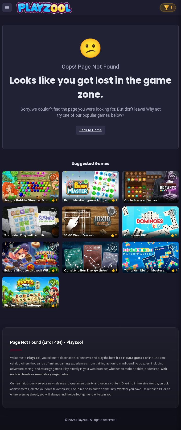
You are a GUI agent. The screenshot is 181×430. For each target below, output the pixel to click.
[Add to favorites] (52, 177)
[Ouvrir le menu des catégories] (7, 7)
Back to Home (90, 130)
